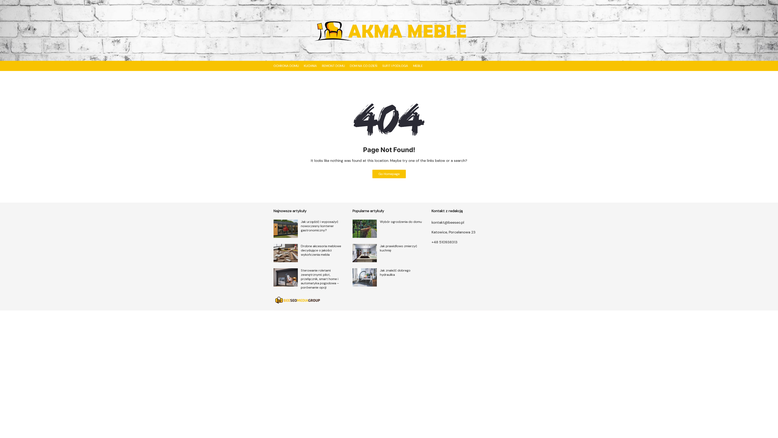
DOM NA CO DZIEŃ (363, 66)
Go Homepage (389, 174)
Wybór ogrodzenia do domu (401, 222)
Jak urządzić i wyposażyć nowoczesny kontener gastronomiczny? (319, 226)
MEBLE (418, 66)
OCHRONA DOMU (286, 66)
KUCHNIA (310, 66)
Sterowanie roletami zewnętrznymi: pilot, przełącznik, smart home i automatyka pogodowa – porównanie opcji (320, 279)
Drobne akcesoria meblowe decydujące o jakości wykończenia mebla (321, 250)
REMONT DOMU (333, 66)
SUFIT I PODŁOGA (395, 66)
